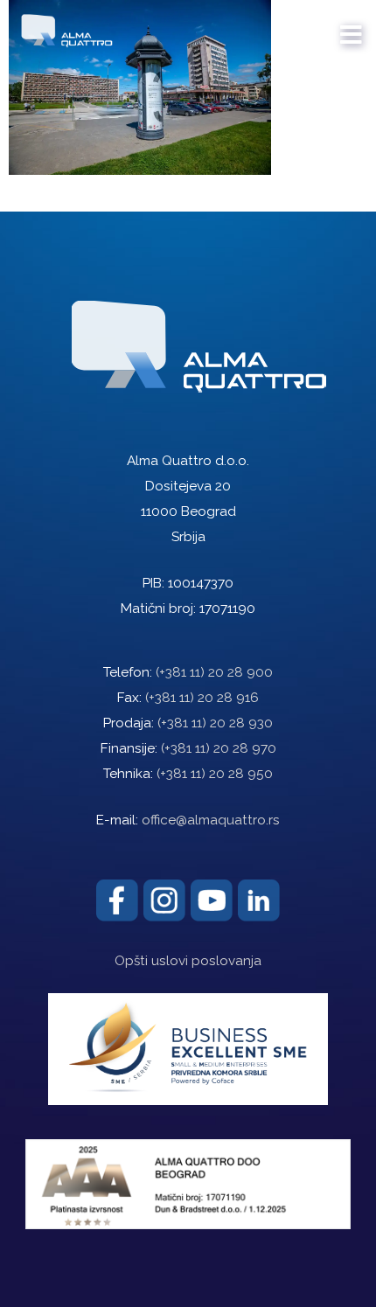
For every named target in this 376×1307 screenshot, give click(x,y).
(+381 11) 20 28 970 (218, 748)
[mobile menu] (351, 26)
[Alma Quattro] (63, 26)
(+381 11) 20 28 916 (202, 698)
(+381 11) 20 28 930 (215, 723)
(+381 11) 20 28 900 (214, 672)
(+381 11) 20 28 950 (215, 774)
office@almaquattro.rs (211, 820)
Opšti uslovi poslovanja (188, 961)
